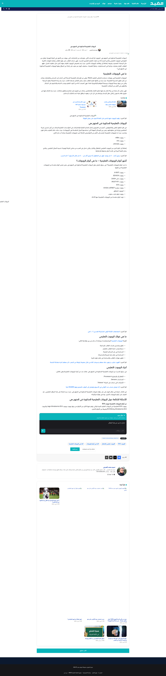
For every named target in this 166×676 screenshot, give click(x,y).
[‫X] (112, 475)
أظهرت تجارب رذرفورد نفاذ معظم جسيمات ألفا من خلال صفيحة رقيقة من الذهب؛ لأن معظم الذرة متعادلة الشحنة (85, 362)
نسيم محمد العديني (94, 50)
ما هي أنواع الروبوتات (92, 444)
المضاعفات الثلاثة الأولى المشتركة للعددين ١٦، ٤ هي (104, 332)
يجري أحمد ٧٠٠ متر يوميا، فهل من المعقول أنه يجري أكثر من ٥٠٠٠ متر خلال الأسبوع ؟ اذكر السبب (90, 156)
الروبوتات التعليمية (117, 341)
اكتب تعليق (83, 651)
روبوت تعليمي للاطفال (108, 444)
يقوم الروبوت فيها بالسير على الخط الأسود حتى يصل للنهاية (101, 118)
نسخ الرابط (74, 449)
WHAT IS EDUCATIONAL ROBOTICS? (110, 438)
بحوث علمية (118, 4)
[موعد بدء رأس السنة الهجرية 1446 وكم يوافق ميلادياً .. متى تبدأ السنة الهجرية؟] (117, 553)
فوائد (103, 4)
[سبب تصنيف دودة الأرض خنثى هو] (94, 553)
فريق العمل (94, 673)
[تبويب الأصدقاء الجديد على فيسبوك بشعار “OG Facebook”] (91, 104)
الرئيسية (143, 4)
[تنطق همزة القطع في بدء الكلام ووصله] (94, 631)
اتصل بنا (100, 673)
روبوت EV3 (121, 444)
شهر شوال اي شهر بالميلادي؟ (75, 619)
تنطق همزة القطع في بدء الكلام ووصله (94, 638)
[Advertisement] (83, 32)
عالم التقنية (135, 4)
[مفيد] (157, 4)
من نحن (65, 673)
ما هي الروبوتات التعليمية (75, 444)
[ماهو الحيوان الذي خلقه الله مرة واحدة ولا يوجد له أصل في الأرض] (117, 631)
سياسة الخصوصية (87, 673)
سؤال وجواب (90, 17)
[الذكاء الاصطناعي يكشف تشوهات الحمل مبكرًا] (121, 104)
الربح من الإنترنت (94, 4)
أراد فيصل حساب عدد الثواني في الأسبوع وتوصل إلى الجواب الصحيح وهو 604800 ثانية (93, 387)
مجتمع (110, 4)
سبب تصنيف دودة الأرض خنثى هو (95, 619)
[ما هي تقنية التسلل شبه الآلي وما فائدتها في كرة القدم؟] (49, 493)
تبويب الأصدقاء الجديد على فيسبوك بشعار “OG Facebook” (79, 104)
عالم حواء (126, 4)
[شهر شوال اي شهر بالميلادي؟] (72, 553)
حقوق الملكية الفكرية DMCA (75, 673)
